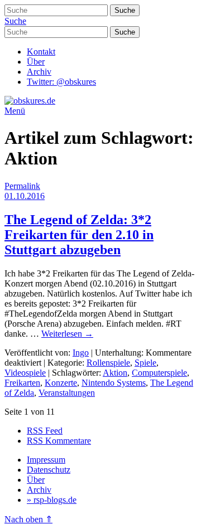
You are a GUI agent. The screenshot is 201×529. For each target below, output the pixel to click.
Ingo (81, 352)
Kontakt (41, 51)
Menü (14, 110)
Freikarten (22, 382)
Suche (15, 21)
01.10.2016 (24, 196)
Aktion (115, 372)
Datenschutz (48, 469)
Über (36, 61)
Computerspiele (159, 372)
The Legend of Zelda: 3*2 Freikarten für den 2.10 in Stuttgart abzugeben (79, 234)
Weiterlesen (67, 333)
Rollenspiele (108, 362)
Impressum (46, 459)
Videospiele (25, 372)
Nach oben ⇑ (28, 519)
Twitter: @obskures (61, 81)
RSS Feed (45, 430)
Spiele (145, 362)
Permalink (22, 186)
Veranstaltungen (67, 392)
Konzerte (61, 382)
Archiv (39, 71)
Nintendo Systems (114, 382)
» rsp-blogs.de (51, 499)
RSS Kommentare (59, 440)
